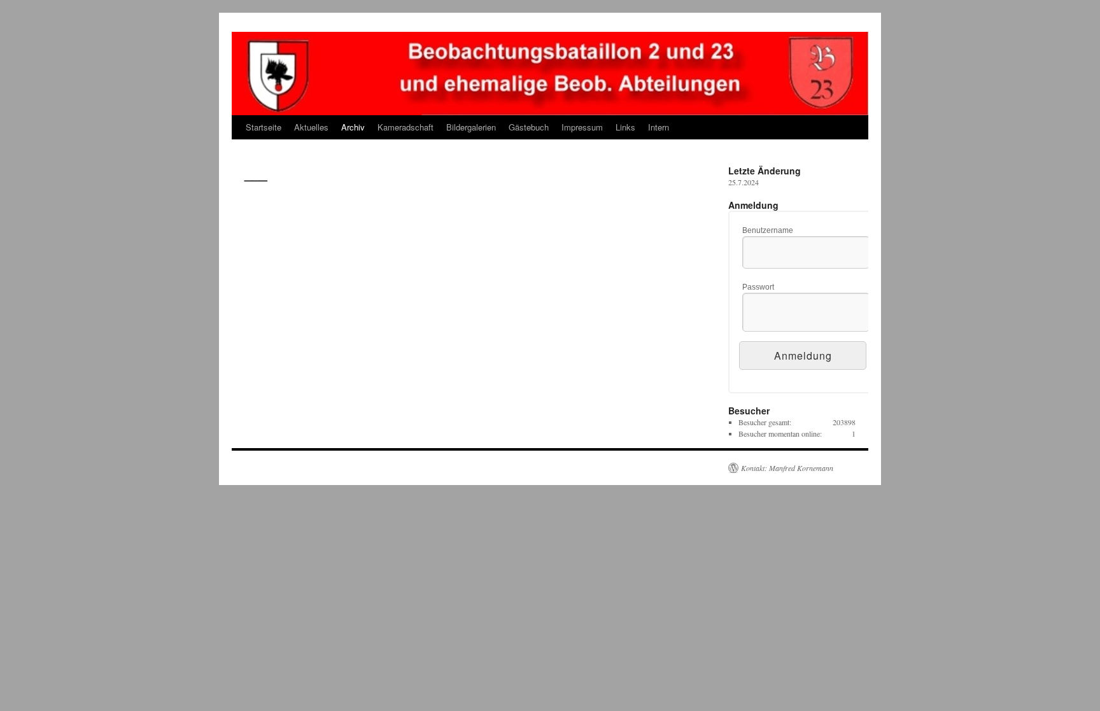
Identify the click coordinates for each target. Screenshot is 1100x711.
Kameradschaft (405, 127)
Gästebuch (529, 127)
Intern (658, 127)
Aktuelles (311, 127)
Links (625, 127)
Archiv (353, 127)
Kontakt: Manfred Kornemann (787, 468)
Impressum (582, 127)
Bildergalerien (471, 127)
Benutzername (767, 230)
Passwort (758, 287)
